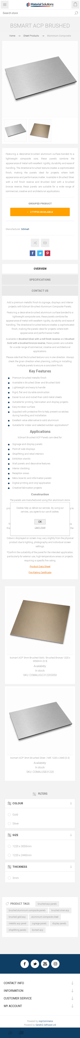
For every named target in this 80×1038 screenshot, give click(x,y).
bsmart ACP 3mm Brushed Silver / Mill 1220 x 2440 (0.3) (40, 757)
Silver (15, 823)
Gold (15, 814)
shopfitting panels (17, 930)
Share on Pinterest (47, 253)
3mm (15, 878)
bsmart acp (37, 930)
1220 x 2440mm (22, 855)
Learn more (40, 527)
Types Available (41, 212)
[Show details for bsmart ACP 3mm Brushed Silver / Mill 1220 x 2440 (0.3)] (40, 721)
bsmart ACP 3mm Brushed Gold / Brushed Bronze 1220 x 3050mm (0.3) (40, 659)
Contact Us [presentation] (40, 290)
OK (40, 521)
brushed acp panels (47, 904)
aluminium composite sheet (44, 917)
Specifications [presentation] (40, 279)
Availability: (40, 666)
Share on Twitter (40, 253)
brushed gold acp (17, 917)
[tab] (40, 269)
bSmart (25, 229)
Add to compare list (35, 243)
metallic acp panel (17, 923)
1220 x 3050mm (22, 846)
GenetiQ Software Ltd (46, 1025)
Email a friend (45, 243)
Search (76, 13)
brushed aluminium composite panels (27, 910)
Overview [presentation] (40, 268)
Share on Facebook (32, 253)
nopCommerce (46, 1021)
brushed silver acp (60, 910)
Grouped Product (40, 203)
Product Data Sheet (40, 566)
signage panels (39, 923)
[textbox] (36, 13)
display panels (59, 923)
